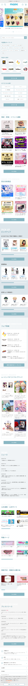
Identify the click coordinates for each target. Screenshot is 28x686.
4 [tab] (11, 31)
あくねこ (16, 50)
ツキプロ (10, 47)
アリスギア (13, 45)
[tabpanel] (14, 18)
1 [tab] (6, 31)
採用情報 (3, 671)
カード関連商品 (7, 89)
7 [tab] (16, 31)
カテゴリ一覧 (14, 105)
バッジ (20, 86)
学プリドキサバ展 (5, 45)
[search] (25, 37)
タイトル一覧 (14, 78)
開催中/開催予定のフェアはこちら (14, 365)
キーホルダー (20, 92)
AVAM (22, 47)
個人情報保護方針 (9, 680)
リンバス (11, 50)
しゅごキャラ (4, 50)
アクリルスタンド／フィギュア (8, 92)
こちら (9, 682)
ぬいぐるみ (20, 96)
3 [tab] (9, 31)
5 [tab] (13, 31)
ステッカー (7, 99)
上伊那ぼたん (23, 50)
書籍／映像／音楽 (7, 96)
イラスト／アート (7, 86)
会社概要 (3, 667)
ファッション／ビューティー (20, 89)
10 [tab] (21, 31)
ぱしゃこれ (4, 47)
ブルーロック (16, 47)
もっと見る (14, 171)
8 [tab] (18, 31)
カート (26, 5)
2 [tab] (8, 31)
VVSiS (3, 53)
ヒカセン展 (19, 45)
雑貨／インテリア (20, 99)
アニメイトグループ (5, 674)
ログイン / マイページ (23, 4)
